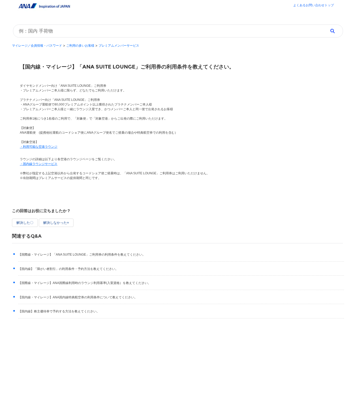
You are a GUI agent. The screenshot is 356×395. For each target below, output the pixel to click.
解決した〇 (24, 223)
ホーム (313, 5)
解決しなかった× (56, 223)
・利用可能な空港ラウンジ (38, 147)
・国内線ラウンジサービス (38, 164)
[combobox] (168, 31)
